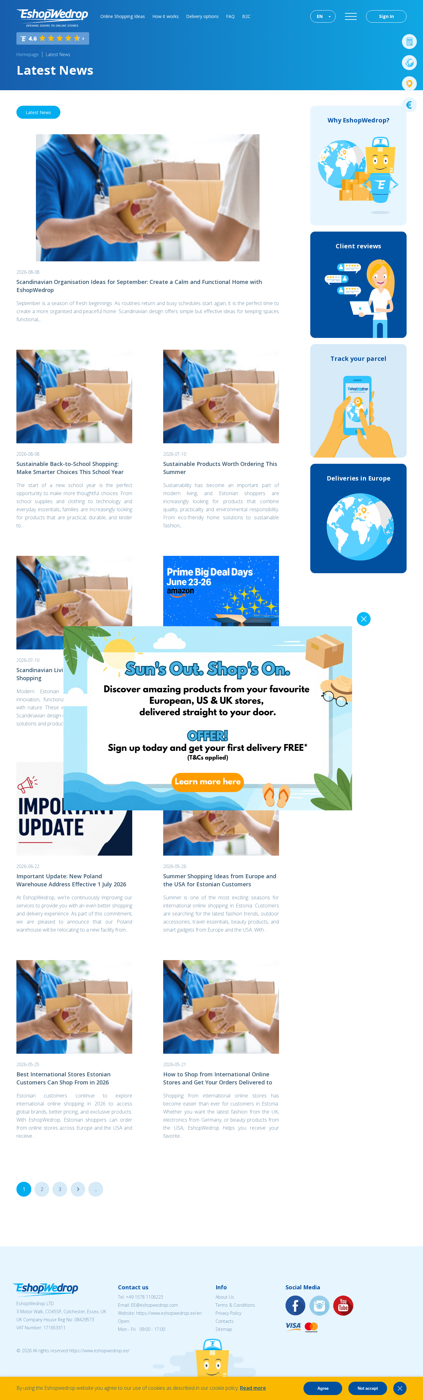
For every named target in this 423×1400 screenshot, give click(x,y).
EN (320, 16)
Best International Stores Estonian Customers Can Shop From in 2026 (63, 1078)
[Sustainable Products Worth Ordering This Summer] (221, 396)
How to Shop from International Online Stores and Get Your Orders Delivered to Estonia (217, 1078)
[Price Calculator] (409, 41)
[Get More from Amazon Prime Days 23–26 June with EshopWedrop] (221, 602)
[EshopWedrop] (52, 18)
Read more (253, 1387)
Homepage (27, 54)
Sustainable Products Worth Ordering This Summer (220, 468)
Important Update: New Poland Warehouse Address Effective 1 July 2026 (71, 880)
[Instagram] (319, 1306)
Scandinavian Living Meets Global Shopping (62, 674)
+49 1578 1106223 (144, 1297)
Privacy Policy (228, 1313)
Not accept (368, 1388)
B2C (246, 16)
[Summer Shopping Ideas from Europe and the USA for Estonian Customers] (221, 809)
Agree (323, 1388)
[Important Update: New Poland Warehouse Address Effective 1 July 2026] (74, 809)
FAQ (230, 16)
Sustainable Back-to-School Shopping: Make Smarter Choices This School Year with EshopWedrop (70, 468)
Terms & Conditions (235, 1305)
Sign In (386, 16)
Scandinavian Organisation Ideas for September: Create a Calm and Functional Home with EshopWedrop (139, 286)
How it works (165, 16)
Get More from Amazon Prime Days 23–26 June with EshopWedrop (220, 674)
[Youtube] (343, 1306)
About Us (225, 1297)
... (77, 1189)
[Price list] (409, 104)
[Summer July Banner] (12, 1365)
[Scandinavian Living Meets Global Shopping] (74, 602)
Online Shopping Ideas (122, 16)
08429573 (84, 1319)
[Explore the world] (409, 62)
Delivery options (202, 16)
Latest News (58, 54)
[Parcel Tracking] (409, 83)
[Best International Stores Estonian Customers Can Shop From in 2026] (74, 1007)
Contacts (224, 1321)
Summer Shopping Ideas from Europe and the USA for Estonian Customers (219, 880)
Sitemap (224, 1329)
